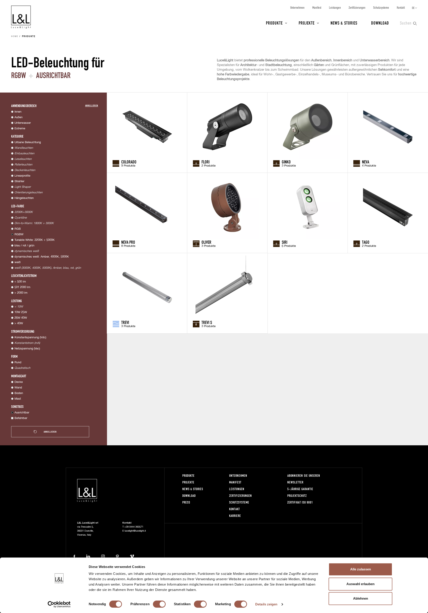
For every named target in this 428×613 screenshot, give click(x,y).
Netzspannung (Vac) (27, 348)
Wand (18, 387)
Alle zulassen (360, 569)
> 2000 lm (20, 292)
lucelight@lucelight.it (135, 531)
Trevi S (207, 322)
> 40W (18, 323)
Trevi (125, 322)
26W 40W (20, 317)
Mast (17, 398)
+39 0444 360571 (133, 527)
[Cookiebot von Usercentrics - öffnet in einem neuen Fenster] (59, 604)
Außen (18, 117)
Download (380, 23)
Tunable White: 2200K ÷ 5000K (34, 240)
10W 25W (20, 312)
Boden (18, 393)
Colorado (128, 161)
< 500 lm (20, 281)
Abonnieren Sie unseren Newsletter (303, 479)
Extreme (19, 128)
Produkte (274, 23)
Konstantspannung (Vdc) (30, 337)
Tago (365, 242)
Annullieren (91, 105)
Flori (206, 161)
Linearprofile (22, 175)
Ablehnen (360, 598)
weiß (17, 262)
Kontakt (401, 7)
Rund (17, 362)
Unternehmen (297, 7)
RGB (17, 228)
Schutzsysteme (381, 7)
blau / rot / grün (24, 245)
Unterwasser (22, 123)
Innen (17, 111)
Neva (365, 161)
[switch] (159, 604)
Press (186, 502)
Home (14, 36)
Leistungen (335, 7)
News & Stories (344, 23)
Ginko (286, 161)
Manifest (316, 7)
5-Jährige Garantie (300, 489)
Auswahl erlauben (360, 584)
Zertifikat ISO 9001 (300, 502)
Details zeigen (266, 604)
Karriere (235, 515)
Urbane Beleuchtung (27, 142)
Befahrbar (20, 418)
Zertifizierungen (357, 7)
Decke (18, 382)
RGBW (18, 234)
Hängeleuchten (24, 198)
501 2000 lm (22, 287)
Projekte (307, 23)
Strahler (19, 181)
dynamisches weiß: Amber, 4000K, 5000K (41, 256)
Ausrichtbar (21, 412)
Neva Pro (128, 242)
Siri (284, 242)
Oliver (206, 242)
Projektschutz (297, 495)
